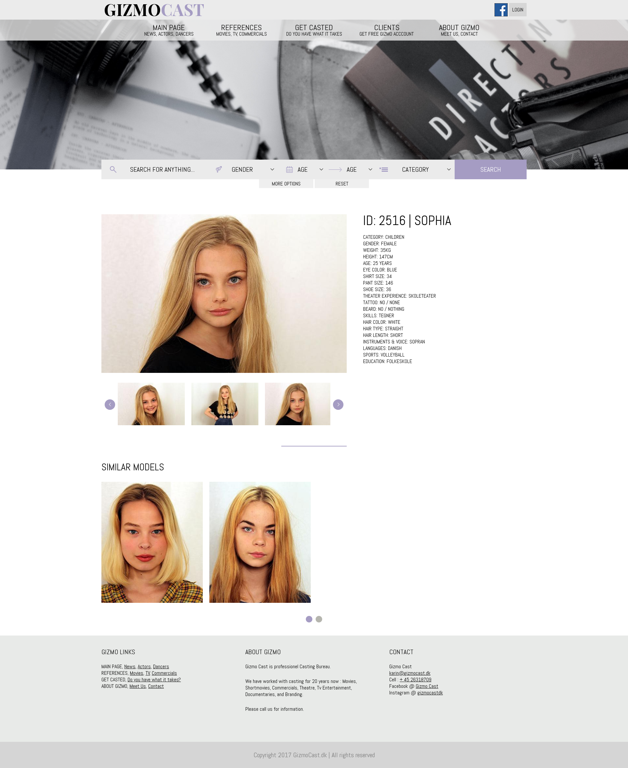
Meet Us (138, 686)
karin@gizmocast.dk (409, 673)
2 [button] (319, 619)
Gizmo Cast (427, 686)
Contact (156, 686)
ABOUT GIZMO (459, 29)
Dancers (161, 666)
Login (517, 9)
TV (148, 673)
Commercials (164, 673)
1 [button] (309, 619)
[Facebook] (502, 9)
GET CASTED (314, 29)
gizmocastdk (430, 692)
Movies (136, 673)
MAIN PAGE (169, 29)
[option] (152, 542)
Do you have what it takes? (154, 679)
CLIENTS (386, 29)
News (129, 666)
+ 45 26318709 (415, 679)
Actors (144, 666)
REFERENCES (241, 29)
